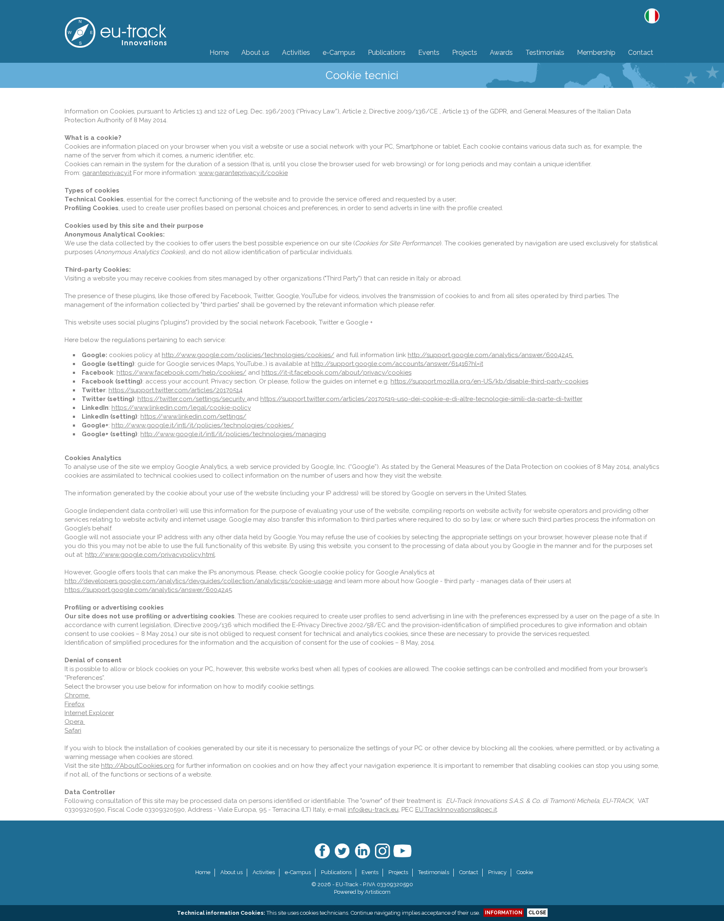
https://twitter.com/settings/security (192, 399)
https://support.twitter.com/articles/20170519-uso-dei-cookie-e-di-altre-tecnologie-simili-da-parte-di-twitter (421, 399)
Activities (264, 872)
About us (231, 872)
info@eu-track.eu (373, 809)
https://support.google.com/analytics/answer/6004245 (148, 590)
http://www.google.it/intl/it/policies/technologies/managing (233, 434)
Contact (468, 872)
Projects (398, 872)
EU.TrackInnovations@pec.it (456, 809)
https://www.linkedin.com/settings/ (193, 416)
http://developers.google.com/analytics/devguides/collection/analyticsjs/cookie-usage (198, 581)
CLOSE (537, 913)
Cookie (525, 872)
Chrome (77, 695)
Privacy (497, 872)
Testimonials (433, 872)
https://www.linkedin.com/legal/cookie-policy (181, 408)
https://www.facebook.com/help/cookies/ (181, 372)
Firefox (75, 704)
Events (370, 872)
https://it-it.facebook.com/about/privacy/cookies (336, 372)
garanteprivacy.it (107, 173)
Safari (73, 730)
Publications (336, 872)
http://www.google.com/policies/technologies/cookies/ (248, 355)
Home (202, 872)
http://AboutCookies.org (137, 765)
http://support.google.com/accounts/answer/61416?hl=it (397, 364)
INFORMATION (503, 913)
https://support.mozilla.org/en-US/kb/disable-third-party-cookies (489, 381)
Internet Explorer (89, 713)
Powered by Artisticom (362, 892)
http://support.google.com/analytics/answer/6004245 (491, 355)
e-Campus (298, 872)
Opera (75, 721)
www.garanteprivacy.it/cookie (243, 173)
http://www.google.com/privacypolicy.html (150, 554)
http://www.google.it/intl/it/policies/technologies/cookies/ (202, 425)
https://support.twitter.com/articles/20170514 (176, 390)
